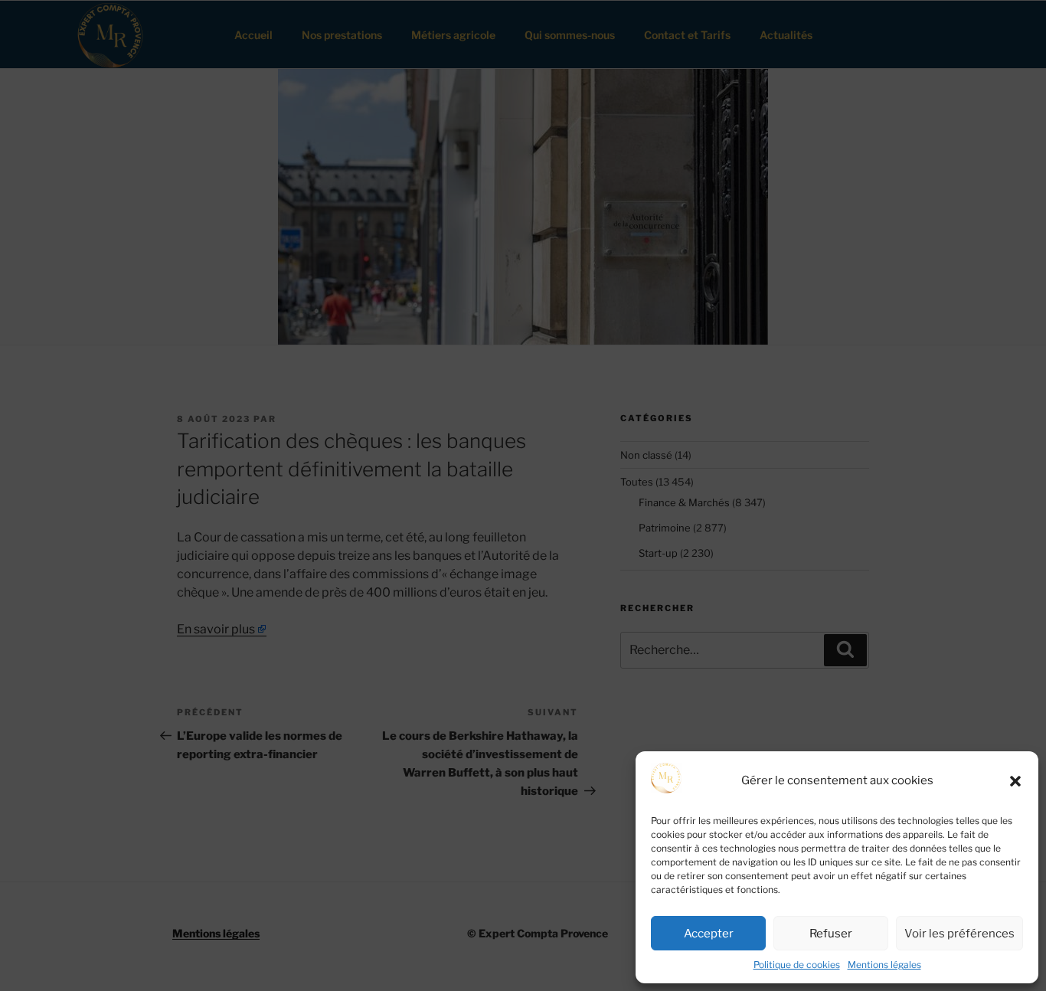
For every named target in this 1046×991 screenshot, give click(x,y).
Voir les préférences (959, 933)
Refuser (830, 933)
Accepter (709, 933)
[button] (1015, 781)
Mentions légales (884, 964)
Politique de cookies (796, 964)
